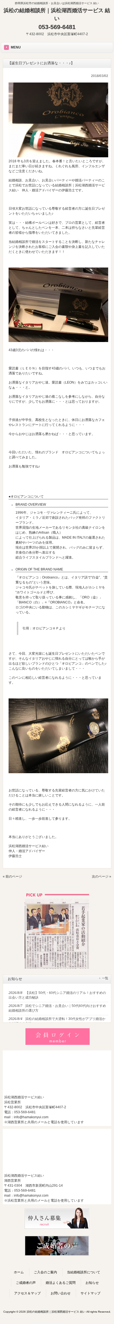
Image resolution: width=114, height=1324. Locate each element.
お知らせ (92, 1283)
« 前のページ (12, 876)
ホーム (19, 1272)
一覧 (105, 978)
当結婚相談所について (83, 1272)
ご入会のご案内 (45, 1272)
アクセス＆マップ (27, 1293)
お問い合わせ (61, 1293)
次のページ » (101, 876)
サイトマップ (90, 1293)
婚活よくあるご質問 (61, 1283)
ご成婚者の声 (26, 1283)
